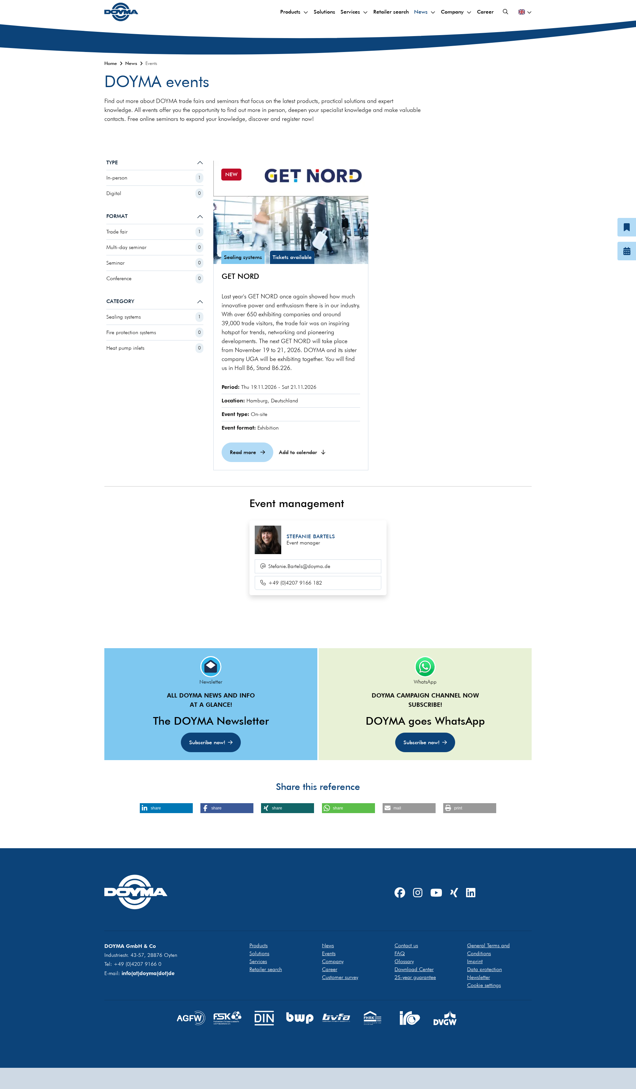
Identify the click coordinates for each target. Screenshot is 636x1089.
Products (290, 12)
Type (112, 162)
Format (117, 216)
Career (485, 12)
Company (452, 12)
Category (120, 301)
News (421, 12)
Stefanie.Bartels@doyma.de (299, 566)
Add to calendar (299, 452)
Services (350, 12)
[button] (166, 808)
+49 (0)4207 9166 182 (295, 583)
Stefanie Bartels (311, 536)
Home (110, 63)
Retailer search (391, 12)
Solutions (324, 12)
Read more (244, 452)
